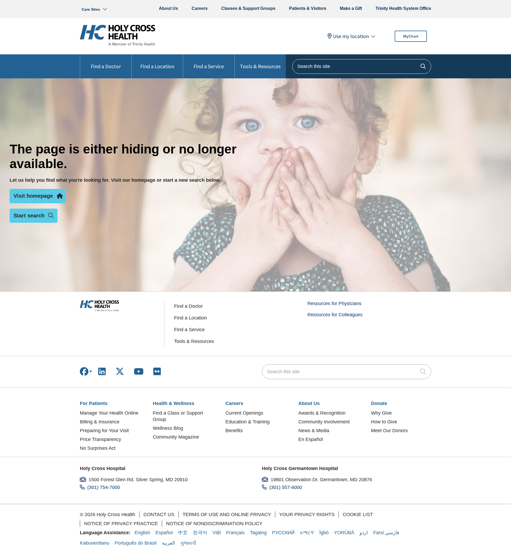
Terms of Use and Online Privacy (227, 514)
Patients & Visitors (307, 8)
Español (164, 532)
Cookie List (358, 514)
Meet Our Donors (389, 430)
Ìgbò (324, 532)
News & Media (313, 430)
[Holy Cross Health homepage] (117, 44)
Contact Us (158, 514)
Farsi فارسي (386, 532)
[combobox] (361, 66)
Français (235, 532)
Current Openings (244, 413)
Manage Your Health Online (109, 413)
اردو (364, 532)
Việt (217, 532)
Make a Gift (351, 8)
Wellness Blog (168, 428)
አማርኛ (307, 532)
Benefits (234, 430)
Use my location (351, 36)
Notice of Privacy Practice (121, 523)
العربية (168, 543)
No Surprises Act (98, 448)
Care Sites (91, 9)
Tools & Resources (260, 66)
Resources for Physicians (334, 303)
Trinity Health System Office (403, 8)
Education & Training (247, 421)
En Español (310, 439)
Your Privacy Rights (307, 514)
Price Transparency (100, 439)
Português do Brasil (135, 543)
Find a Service (208, 66)
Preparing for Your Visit (104, 430)
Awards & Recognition (321, 413)
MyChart (410, 36)
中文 (183, 532)
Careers (200, 8)
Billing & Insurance (99, 421)
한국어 (200, 532)
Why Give (381, 413)
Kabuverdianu (94, 543)
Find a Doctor (106, 66)
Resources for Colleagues (334, 314)
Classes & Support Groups (248, 8)
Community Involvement (324, 421)
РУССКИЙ (283, 532)
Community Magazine (176, 437)
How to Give (384, 421)
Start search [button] (29, 215)
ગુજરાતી (188, 543)
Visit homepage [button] (33, 196)
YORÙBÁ (344, 532)
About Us (168, 8)
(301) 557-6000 (285, 487)
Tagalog (258, 532)
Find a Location (157, 66)
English (142, 532)
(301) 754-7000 (103, 487)
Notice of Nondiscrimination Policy (214, 523)
